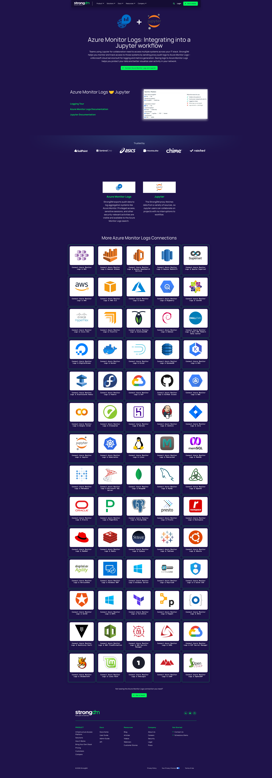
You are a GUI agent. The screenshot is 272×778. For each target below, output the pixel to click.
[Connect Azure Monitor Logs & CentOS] (195, 291)
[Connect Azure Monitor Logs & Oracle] (81, 510)
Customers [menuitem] (79, 751)
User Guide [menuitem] (104, 735)
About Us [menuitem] (151, 732)
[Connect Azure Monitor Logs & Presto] (167, 510)
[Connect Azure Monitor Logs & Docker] (110, 354)
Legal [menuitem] (150, 742)
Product (99, 4)
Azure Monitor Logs (119, 196)
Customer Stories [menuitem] (131, 745)
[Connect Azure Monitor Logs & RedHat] (81, 542)
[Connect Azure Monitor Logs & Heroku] (138, 416)
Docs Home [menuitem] (104, 732)
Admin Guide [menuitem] (104, 738)
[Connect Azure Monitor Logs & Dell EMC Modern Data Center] (195, 322)
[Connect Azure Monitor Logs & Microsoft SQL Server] (110, 479)
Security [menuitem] (151, 738)
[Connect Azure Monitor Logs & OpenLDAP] (195, 667)
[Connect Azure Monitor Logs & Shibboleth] (81, 667)
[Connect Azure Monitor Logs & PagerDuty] (110, 510)
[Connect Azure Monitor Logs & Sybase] (138, 542)
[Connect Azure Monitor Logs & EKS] (195, 354)
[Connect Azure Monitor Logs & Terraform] (138, 604)
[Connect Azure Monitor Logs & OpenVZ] (195, 479)
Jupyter (159, 196)
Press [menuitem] (150, 745)
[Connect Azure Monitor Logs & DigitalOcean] (81, 354)
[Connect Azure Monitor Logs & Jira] (195, 416)
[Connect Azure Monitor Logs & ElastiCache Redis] (81, 385)
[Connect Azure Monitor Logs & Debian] (167, 322)
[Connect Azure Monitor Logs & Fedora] (110, 385)
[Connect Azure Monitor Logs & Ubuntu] (195, 542)
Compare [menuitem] (79, 754)
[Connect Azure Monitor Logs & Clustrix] (110, 322)
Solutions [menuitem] (79, 738)
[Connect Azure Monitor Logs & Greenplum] (110, 416)
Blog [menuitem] (125, 732)
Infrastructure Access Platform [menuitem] (83, 733)
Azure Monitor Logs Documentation (89, 109)
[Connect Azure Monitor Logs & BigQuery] (167, 291)
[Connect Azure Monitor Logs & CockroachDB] (138, 322)
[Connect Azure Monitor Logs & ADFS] (110, 604)
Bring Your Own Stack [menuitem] (83, 744)
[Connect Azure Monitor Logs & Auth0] (81, 604)
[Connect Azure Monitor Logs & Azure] (138, 291)
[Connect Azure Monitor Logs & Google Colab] (81, 416)
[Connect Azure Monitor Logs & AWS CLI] (110, 291)
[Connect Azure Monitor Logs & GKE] (195, 385)
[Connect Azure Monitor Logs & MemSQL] (195, 448)
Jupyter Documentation (83, 114)
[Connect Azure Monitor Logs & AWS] (81, 291)
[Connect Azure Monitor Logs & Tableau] (167, 542)
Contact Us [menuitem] (179, 732)
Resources (129, 4)
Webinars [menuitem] (127, 742)
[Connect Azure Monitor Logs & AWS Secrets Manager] (138, 636)
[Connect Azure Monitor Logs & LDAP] (167, 667)
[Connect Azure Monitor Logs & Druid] (138, 354)
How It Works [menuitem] (80, 741)
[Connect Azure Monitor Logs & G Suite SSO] (195, 573)
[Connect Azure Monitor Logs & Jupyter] (81, 448)
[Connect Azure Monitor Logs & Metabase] (81, 479)
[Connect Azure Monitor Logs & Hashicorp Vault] (81, 636)
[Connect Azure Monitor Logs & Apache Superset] (195, 260)
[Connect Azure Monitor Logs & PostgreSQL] (138, 510)
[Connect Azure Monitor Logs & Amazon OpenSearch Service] (138, 260)
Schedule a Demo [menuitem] (181, 735)
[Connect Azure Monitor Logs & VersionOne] (81, 573)
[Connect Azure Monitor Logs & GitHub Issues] (167, 385)
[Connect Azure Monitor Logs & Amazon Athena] (110, 260)
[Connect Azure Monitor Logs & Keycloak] (167, 573)
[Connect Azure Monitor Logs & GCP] (138, 385)
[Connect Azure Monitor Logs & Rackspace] (195, 510)
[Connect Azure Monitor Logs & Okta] (195, 604)
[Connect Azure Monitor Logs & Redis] (110, 542)
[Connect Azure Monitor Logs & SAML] (167, 636)
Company (141, 4)
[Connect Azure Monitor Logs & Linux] (138, 448)
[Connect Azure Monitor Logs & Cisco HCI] (81, 322)
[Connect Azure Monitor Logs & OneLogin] (138, 667)
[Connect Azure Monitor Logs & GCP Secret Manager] (195, 636)
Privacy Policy (152, 768)
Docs (119, 4)
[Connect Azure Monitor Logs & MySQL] (167, 479)
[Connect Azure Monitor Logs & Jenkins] (167, 416)
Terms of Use (189, 768)
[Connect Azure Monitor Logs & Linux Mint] (110, 667)
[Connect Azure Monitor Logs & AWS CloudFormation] (110, 636)
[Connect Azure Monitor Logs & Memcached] (167, 448)
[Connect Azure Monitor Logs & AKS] (81, 260)
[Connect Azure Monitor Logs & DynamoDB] (167, 354)
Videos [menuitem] (126, 738)
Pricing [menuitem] (78, 748)
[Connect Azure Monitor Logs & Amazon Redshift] (167, 260)
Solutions (110, 4)
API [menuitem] (101, 742)
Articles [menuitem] (127, 735)
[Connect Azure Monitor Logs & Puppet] (167, 604)
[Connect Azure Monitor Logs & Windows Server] (138, 573)
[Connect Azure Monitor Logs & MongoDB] (138, 479)
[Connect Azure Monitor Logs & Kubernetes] (110, 448)
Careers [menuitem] (151, 735)
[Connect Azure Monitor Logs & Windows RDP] (110, 573)
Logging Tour (77, 103)
